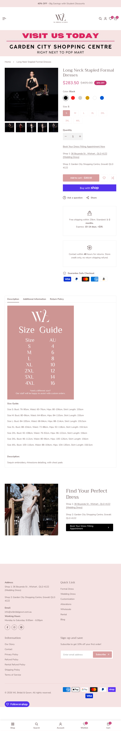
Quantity (67, 130)
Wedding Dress (68, 593)
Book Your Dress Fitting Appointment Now (84, 146)
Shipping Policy (12, 669)
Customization (67, 599)
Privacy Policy (11, 654)
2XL (103, 113)
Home (8, 61)
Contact (8, 649)
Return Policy (57, 299)
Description (13, 299)
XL (92, 113)
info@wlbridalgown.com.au (18, 611)
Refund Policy (11, 659)
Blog (62, 619)
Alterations (65, 604)
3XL (67, 120)
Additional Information (34, 299)
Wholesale (65, 609)
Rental (63, 614)
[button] (104, 178)
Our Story (9, 644)
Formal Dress (67, 588)
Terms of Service (13, 674)
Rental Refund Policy (15, 664)
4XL (78, 120)
